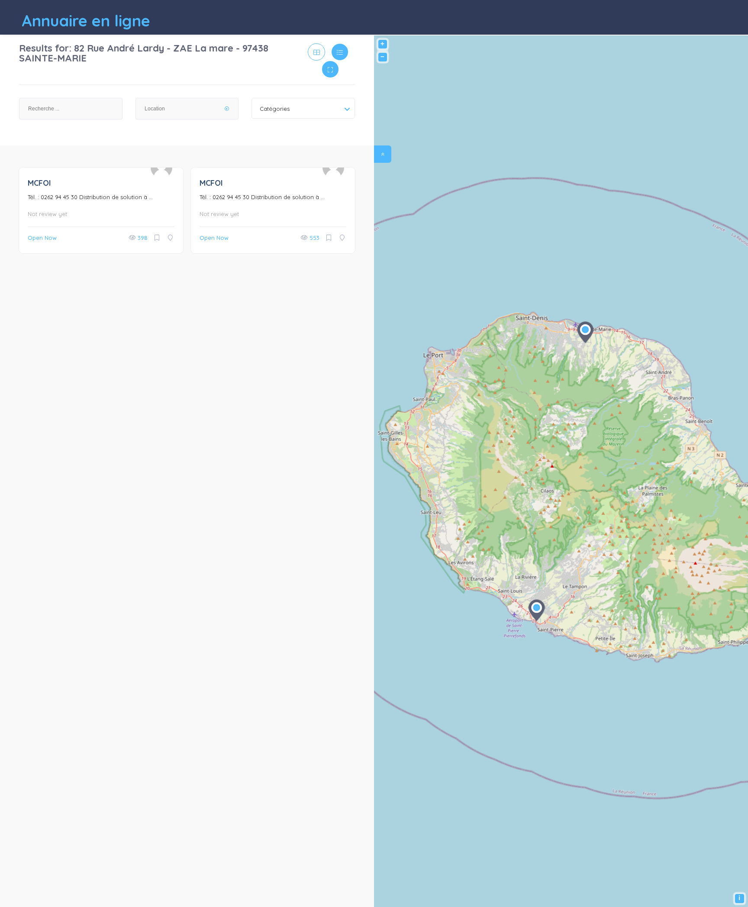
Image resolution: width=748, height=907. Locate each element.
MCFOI (39, 183)
